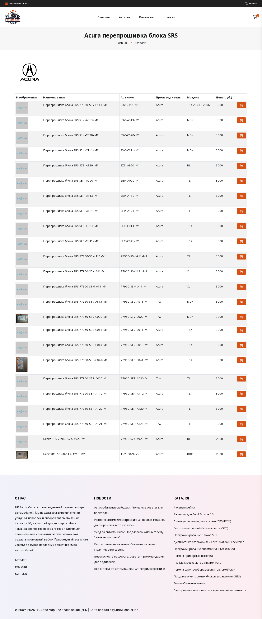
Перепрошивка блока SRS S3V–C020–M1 (71, 135)
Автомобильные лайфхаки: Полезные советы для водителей (128, 510)
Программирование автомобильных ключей (204, 549)
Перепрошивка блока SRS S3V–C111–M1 (71, 150)
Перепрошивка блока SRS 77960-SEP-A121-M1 (75, 424)
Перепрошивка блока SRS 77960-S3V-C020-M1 (75, 317)
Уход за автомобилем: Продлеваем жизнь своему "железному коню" (128, 534)
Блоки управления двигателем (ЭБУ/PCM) (202, 521)
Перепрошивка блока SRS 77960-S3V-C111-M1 (75, 105)
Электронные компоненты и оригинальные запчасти (210, 590)
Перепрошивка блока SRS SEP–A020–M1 (71, 180)
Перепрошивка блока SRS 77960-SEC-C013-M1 (75, 345)
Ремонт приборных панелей (193, 556)
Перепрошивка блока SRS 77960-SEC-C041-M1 (75, 360)
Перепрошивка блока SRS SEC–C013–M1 (71, 226)
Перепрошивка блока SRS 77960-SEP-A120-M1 (75, 408)
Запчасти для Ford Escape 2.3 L (195, 514)
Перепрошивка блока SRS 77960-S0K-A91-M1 (74, 271)
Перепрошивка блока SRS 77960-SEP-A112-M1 (75, 393)
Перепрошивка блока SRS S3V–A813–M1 (71, 120)
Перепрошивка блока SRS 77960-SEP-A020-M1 (75, 378)
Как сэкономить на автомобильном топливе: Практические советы (124, 546)
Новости (168, 17)
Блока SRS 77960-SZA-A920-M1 (64, 439)
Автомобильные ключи (189, 583)
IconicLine (131, 610)
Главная (104, 17)
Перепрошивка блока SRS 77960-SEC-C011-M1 (75, 330)
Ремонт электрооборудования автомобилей (204, 569)
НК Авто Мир (45, 610)
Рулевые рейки (184, 507)
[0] (255, 17)
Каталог (124, 17)
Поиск (253, 3)
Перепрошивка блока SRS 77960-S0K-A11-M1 (74, 256)
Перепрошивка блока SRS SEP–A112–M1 (71, 195)
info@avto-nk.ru (17, 3)
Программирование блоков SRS (195, 535)
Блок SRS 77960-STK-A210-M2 (64, 454)
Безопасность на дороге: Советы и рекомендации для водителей (129, 559)
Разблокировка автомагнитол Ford (197, 562)
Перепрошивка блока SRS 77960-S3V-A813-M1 (75, 301)
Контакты (146, 17)
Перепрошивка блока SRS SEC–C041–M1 (71, 241)
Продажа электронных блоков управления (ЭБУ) (207, 576)
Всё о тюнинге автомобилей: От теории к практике (129, 569)
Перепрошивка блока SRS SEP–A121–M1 (71, 211)
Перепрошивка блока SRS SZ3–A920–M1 (71, 165)
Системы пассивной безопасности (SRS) (201, 528)
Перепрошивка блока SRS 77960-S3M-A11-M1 (75, 286)
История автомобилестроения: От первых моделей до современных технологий (130, 522)
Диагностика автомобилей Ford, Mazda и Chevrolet (209, 542)
